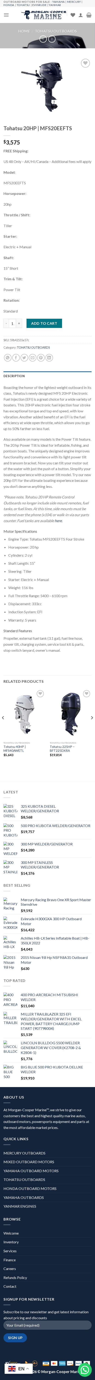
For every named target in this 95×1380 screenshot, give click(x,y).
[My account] (80, 15)
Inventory (11, 1242)
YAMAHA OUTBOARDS (23, 1197)
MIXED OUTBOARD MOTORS (28, 1162)
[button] (85, 1370)
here (58, 520)
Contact (9, 1286)
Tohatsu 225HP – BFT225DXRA (62, 749)
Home (24, 31)
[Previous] (3, 727)
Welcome (11, 1233)
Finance (9, 1260)
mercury (74, 1)
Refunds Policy (15, 1277)
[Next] (91, 727)
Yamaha (58, 1)
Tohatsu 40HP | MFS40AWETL (14, 749)
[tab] (47, 376)
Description (14, 376)
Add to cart (44, 323)
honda (8, 5)
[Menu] (6, 14)
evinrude (39, 5)
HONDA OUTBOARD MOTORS (29, 1188)
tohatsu (23, 5)
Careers (9, 1268)
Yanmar (55, 5)
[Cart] (89, 15)
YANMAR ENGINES (19, 1206)
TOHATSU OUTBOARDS (56, 31)
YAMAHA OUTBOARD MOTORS (31, 1171)
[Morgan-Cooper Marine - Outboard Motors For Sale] (44, 15)
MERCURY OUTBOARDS (24, 1153)
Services (10, 1251)
